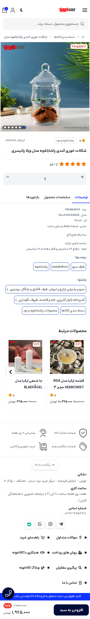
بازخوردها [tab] (32, 197)
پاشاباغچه (41, 266)
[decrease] (7, 177)
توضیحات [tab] (81, 197)
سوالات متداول (66, 537)
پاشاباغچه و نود (65, 140)
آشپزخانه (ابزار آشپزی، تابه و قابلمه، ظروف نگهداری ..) (50, 300)
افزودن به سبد (71, 610)
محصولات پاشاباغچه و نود (40, 310)
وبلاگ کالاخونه (29, 567)
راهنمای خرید (29, 537)
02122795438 (75, 513)
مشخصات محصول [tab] (57, 197)
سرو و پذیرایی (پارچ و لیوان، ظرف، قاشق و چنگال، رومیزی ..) (46, 289)
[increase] (82, 177)
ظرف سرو (78, 266)
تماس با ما (69, 582)
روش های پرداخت (64, 552)
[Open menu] (85, 10)
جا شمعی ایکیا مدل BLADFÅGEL (28, 383)
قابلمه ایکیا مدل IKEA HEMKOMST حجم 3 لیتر (68, 383)
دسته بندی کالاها (64, 37)
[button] (10, 371)
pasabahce (60, 266)
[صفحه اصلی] (83, 37)
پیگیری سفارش (66, 567)
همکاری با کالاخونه (25, 552)
